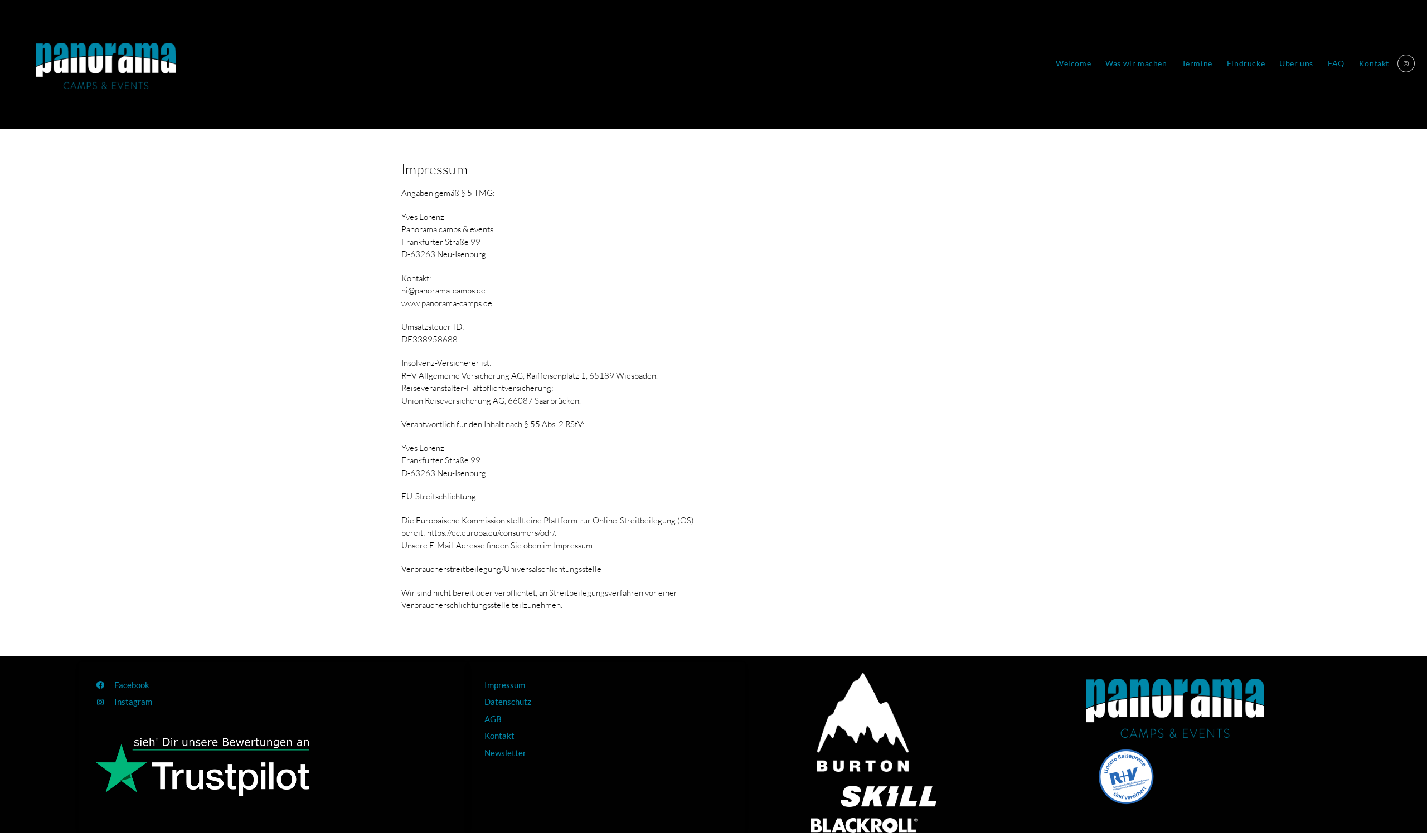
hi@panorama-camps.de (443, 290)
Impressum (434, 169)
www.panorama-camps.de (446, 303)
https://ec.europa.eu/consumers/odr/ (491, 532)
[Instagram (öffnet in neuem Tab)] (1406, 63)
